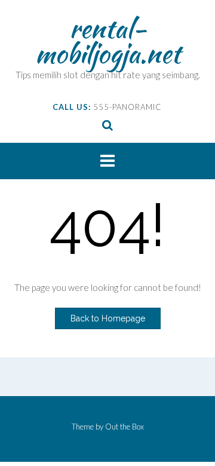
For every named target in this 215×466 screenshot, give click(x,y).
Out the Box (124, 426)
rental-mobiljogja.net (107, 40)
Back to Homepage (107, 318)
